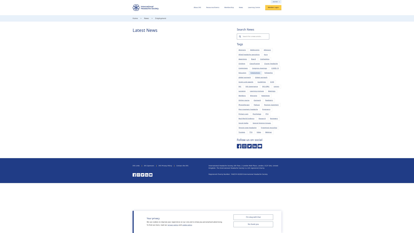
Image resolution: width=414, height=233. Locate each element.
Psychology (257, 114)
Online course (244, 100)
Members (242, 96)
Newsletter (265, 96)
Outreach (257, 100)
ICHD (272, 82)
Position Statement (271, 105)
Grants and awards (246, 82)
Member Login (273, 7)
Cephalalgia (264, 59)
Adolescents (255, 50)
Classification (255, 64)
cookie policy (187, 225)
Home (135, 18)
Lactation (242, 91)
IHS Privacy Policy (165, 166)
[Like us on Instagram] (244, 146)
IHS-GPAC (265, 86)
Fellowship (268, 73)
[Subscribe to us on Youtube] (260, 146)
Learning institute (257, 91)
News (241, 7)
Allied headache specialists (249, 55)
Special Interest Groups (262, 123)
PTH (267, 114)
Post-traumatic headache (248, 109)
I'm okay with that (253, 217)
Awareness (243, 59)
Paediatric (269, 100)
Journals (275, 2)
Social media (243, 123)
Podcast (257, 105)
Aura (266, 55)
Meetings (271, 91)
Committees (243, 68)
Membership (229, 7)
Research (262, 118)
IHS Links (136, 166)
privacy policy (173, 225)
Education (242, 73)
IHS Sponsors (149, 166)
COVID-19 (275, 68)
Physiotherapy (244, 105)
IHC (240, 86)
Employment (255, 73)
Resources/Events (212, 7)
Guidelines (262, 82)
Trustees (242, 132)
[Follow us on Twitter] (249, 146)
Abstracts (242, 50)
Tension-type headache (248, 128)
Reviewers (274, 118)
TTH (250, 132)
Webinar (268, 132)
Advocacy (267, 50)
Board (253, 59)
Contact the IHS (182, 166)
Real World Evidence (246, 118)
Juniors (276, 86)
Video (259, 132)
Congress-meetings (259, 68)
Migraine (253, 96)
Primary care (243, 114)
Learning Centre (254, 7)
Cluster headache (271, 64)
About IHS (197, 7)
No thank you (253, 224)
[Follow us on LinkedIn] (254, 146)
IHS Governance (252, 86)
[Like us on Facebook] (239, 146)
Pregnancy (266, 109)
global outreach (245, 77)
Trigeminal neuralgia (269, 128)
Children (242, 64)
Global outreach (261, 77)
